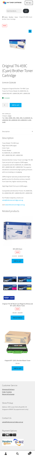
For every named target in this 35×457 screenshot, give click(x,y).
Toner (16, 17)
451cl (6, 118)
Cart (27, 452)
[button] (30, 31)
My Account (6, 454)
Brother (11, 17)
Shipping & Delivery (8, 389)
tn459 (3, 122)
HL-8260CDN (26, 118)
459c (14, 118)
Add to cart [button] (17, 261)
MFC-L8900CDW (22, 120)
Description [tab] (6, 131)
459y (21, 118)
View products (17, 318)
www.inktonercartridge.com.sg (15, 205)
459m (17, 118)
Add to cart (15, 105)
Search (17, 454)
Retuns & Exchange (8, 394)
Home (6, 17)
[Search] (26, 11)
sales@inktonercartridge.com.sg (12, 200)
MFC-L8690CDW (13, 120)
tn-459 (29, 120)
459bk (10, 118)
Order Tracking (7, 392)
